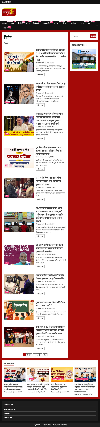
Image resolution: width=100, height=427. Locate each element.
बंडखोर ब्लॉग (37, 22)
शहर (13, 22)
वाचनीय (91, 22)
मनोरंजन (58, 22)
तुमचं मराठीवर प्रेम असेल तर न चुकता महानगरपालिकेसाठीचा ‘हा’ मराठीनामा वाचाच (19, 158)
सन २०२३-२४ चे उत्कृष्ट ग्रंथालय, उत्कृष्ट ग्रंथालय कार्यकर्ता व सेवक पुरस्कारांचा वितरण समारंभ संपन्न (19, 337)
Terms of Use (8, 417)
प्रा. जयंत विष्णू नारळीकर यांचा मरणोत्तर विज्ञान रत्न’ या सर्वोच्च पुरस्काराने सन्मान (19, 188)
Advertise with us (9, 409)
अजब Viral (7, 27)
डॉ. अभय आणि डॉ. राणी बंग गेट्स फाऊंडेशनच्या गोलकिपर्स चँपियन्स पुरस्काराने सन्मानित (19, 255)
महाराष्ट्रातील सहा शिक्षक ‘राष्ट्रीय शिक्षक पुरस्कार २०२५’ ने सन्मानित (19, 284)
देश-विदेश (21, 22)
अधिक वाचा (41, 74)
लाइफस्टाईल (47, 22)
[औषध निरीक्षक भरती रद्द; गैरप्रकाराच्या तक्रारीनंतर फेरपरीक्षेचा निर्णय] (62, 374)
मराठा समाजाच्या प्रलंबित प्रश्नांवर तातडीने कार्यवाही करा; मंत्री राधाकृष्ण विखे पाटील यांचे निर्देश (38, 386)
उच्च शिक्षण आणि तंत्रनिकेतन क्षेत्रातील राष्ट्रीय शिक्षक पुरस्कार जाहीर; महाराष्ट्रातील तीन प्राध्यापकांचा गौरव (85, 388)
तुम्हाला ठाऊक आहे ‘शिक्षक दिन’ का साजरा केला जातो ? (19, 310)
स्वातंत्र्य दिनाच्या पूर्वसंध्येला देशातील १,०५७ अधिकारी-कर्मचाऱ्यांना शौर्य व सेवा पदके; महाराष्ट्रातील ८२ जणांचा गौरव (19, 62)
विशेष (7, 69)
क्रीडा (28, 22)
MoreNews (56, 425)
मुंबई (7, 165)
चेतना (83, 22)
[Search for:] (81, 36)
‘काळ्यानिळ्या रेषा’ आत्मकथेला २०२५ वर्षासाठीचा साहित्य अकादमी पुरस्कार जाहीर (19, 94)
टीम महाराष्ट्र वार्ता (40, 62)
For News (7, 413)
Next (45, 355)
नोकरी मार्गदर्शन (56, 379)
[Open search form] (97, 25)
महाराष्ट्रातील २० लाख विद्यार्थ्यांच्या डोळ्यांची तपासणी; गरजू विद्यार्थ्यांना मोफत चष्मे (13, 386)
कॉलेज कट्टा (79, 379)
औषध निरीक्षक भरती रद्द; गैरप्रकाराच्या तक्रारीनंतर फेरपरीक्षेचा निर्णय (59, 386)
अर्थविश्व (73, 23)
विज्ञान (66, 22)
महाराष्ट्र (6, 22)
